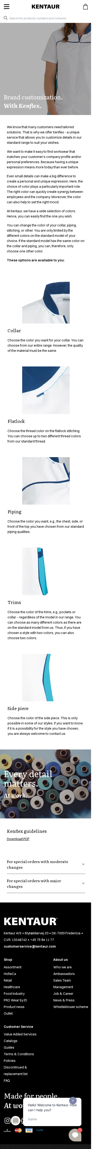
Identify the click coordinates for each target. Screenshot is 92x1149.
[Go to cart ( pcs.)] (85, 6)
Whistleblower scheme (70, 1007)
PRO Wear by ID (15, 1000)
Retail (8, 980)
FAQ (7, 1080)
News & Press (64, 1000)
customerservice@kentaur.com (30, 946)
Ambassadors (64, 974)
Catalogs (10, 1041)
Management (63, 987)
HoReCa (10, 974)
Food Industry (14, 994)
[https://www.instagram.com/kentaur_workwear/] (7, 1120)
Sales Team (62, 980)
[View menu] (6, 6)
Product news (14, 1007)
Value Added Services (20, 1034)
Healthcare (12, 987)
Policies (10, 1061)
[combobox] (47, 18)
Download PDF (18, 839)
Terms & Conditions (19, 1054)
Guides (9, 1047)
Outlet (8, 1013)
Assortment (12, 967)
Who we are (62, 967)
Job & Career (63, 994)
